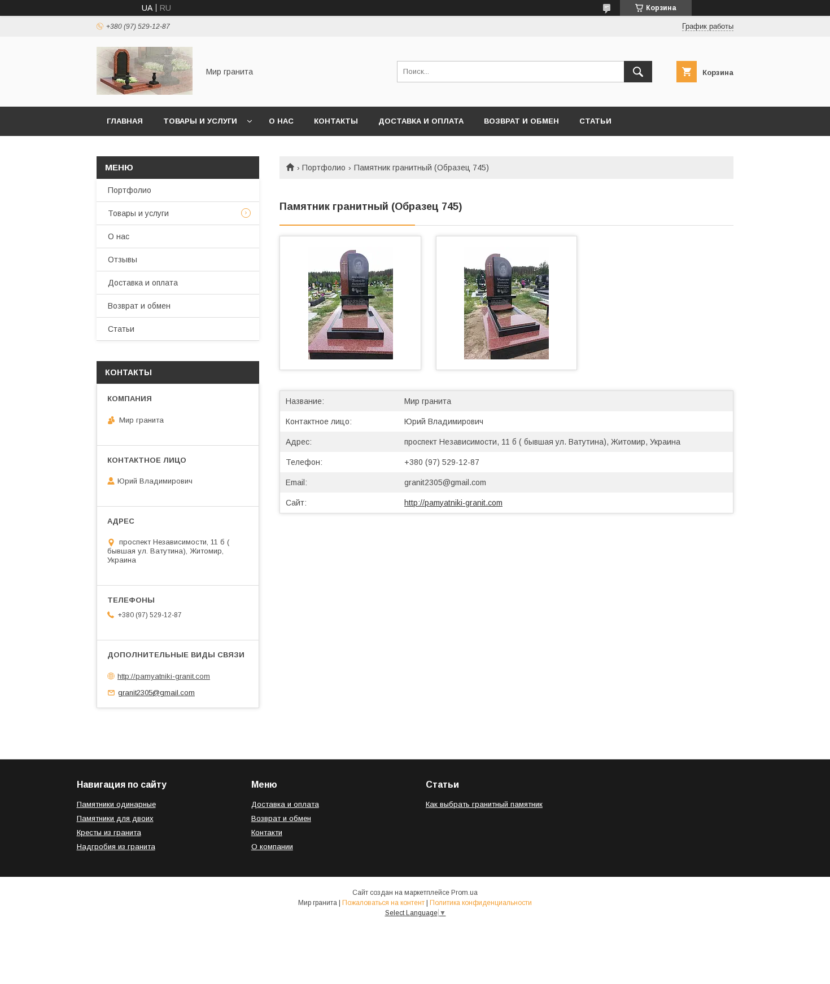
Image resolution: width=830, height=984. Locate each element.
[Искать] (638, 71)
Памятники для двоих (115, 818)
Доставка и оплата (421, 121)
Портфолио (324, 167)
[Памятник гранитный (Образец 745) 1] (350, 303)
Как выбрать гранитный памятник (484, 804)
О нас (281, 121)
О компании (272, 846)
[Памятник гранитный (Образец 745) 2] (507, 303)
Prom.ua (464, 893)
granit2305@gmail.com (445, 482)
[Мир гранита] (145, 91)
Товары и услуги (200, 121)
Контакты (336, 121)
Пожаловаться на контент (383, 903)
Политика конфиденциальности (481, 903)
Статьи (595, 121)
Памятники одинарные (116, 804)
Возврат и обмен (521, 121)
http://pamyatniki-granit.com (453, 502)
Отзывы (122, 259)
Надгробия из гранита (116, 846)
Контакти (266, 832)
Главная (125, 121)
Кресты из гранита (109, 832)
